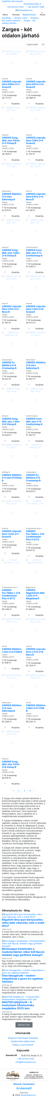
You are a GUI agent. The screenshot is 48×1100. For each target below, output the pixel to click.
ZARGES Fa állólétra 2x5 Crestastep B (33, 478)
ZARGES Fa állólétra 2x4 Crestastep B (9, 365)
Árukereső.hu (24, 1092)
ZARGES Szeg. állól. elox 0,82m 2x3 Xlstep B (11, 140)
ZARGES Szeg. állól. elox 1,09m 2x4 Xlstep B (10, 253)
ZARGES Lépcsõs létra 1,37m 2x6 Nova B (35, 652)
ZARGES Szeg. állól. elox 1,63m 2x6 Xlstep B (10, 764)
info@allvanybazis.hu (25, 1062)
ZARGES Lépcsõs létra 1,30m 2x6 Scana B (35, 309)
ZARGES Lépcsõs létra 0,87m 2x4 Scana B (35, 84)
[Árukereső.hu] (24, 1089)
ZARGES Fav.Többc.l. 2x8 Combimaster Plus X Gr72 (11, 594)
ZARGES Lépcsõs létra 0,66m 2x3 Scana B (11, 84)
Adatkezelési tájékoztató (23, 1041)
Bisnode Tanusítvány (24, 1084)
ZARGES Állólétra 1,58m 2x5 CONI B (35, 708)
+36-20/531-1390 (35, 7)
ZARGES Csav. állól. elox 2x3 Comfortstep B (34, 253)
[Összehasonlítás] (11, 75)
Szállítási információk (12, 1)
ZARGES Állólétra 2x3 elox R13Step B (12, 478)
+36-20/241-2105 (15, 7)
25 (43, 44)
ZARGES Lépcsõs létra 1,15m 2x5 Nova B (11, 309)
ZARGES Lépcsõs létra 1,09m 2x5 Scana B (35, 140)
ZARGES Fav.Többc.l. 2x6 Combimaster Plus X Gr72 (35, 535)
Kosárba (15, 103)
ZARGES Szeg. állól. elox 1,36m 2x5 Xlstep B (11, 421)
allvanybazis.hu (28, 1095)
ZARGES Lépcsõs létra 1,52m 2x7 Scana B (11, 534)
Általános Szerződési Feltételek (23, 1038)
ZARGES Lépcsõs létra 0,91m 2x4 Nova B (35, 197)
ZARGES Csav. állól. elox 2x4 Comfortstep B (34, 421)
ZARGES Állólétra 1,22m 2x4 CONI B (12, 650)
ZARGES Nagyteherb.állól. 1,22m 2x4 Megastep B (35, 594)
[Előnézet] (13, 75)
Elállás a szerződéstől (23, 1044)
